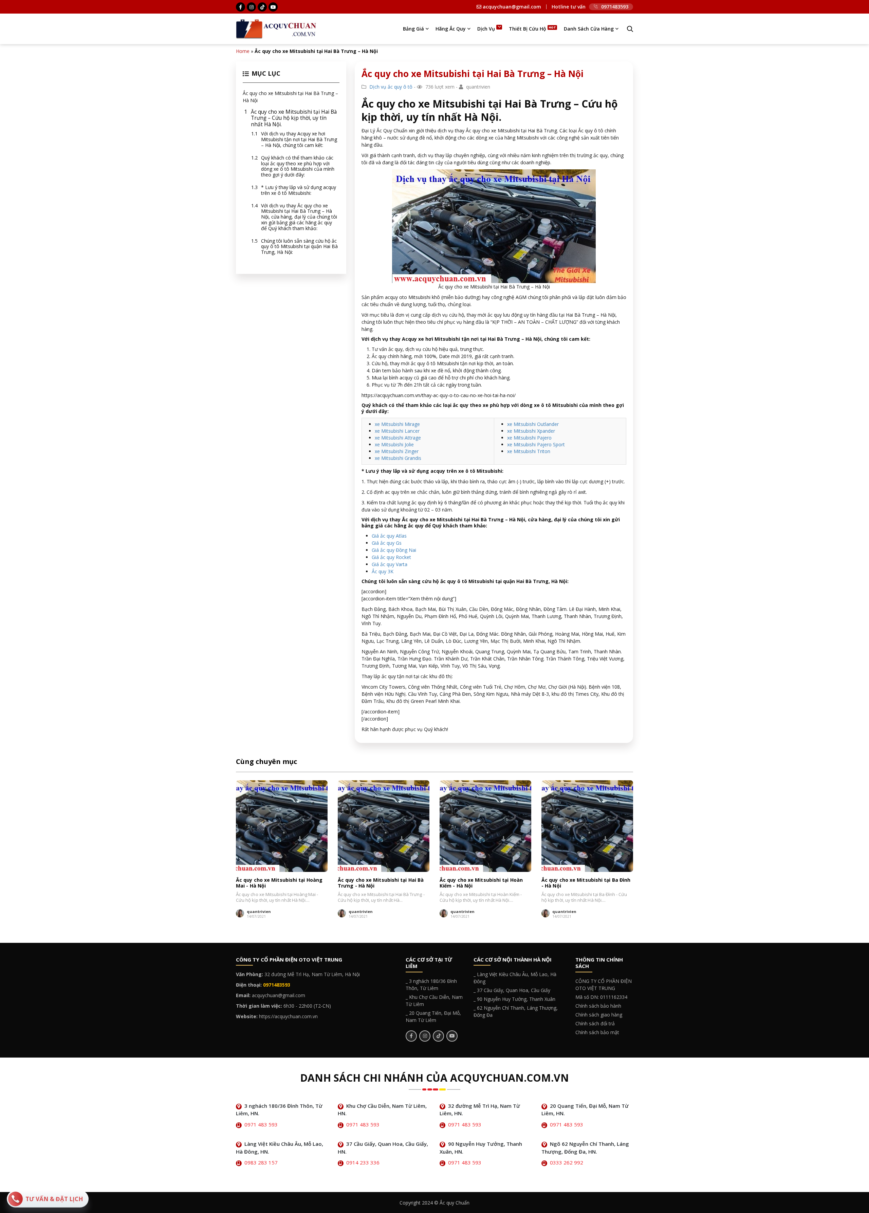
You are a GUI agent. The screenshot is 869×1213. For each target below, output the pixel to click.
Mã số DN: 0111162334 (601, 997)
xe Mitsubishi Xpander (531, 431)
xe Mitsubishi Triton (528, 451)
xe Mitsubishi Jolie (394, 444)
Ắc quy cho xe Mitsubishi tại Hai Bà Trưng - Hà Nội (381, 883)
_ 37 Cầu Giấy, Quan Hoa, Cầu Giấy (512, 990)
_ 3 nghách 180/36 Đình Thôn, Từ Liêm (431, 984)
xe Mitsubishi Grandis (398, 458)
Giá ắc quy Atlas (389, 536)
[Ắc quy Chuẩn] (276, 28)
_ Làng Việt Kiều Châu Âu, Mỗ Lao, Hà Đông (515, 978)
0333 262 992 (566, 1162)
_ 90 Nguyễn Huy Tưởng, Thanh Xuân (514, 999)
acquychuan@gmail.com (511, 6)
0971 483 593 (261, 1124)
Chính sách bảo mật (597, 1032)
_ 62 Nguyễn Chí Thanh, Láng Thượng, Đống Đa (516, 1011)
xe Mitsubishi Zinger (397, 451)
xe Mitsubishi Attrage (398, 437)
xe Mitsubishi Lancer (397, 431)
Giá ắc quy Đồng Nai (394, 550)
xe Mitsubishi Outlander (533, 424)
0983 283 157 (261, 1162)
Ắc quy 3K (382, 571)
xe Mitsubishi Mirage (397, 424)
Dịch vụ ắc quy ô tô (390, 86)
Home (242, 51)
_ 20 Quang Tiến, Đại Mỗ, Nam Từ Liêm (433, 1016)
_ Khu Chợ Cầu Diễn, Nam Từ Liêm (434, 1000)
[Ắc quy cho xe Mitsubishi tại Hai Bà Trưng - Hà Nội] (383, 826)
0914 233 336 (363, 1162)
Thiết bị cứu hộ (527, 28)
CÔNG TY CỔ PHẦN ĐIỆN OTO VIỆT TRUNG (603, 984)
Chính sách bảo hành (598, 1006)
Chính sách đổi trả (595, 1023)
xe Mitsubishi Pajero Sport (536, 444)
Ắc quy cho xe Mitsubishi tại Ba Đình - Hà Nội (585, 883)
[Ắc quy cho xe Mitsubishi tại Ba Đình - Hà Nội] (587, 826)
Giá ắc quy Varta (389, 564)
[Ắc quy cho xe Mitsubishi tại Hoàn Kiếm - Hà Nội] (485, 826)
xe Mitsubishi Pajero (529, 437)
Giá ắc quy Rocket (391, 557)
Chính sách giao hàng (598, 1014)
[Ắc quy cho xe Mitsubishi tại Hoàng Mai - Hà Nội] (282, 826)
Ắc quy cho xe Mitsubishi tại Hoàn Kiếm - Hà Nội (481, 883)
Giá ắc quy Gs (387, 543)
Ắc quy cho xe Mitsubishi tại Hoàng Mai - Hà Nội (279, 883)
